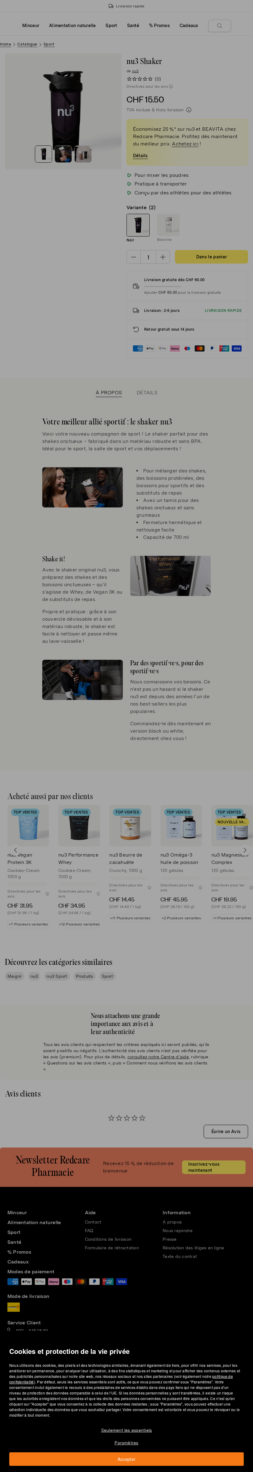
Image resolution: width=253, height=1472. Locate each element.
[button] (128, 728)
